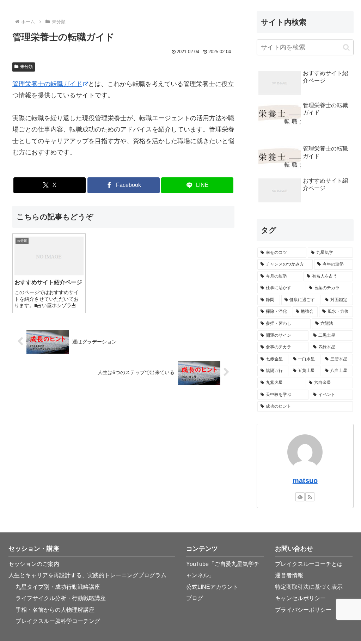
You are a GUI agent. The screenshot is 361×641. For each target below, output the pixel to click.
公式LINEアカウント (212, 587)
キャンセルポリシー (300, 598)
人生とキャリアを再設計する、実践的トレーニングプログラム (87, 575)
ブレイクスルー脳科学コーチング (58, 621)
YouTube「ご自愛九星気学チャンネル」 (222, 569)
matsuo (305, 480)
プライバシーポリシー (303, 610)
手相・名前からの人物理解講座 (55, 610)
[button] (346, 47)
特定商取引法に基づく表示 (309, 587)
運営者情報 (289, 575)
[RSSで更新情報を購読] (309, 496)
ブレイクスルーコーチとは (309, 564)
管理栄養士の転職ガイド (47, 83)
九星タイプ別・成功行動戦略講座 (58, 587)
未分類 (26, 66)
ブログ (194, 598)
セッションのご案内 (33, 564)
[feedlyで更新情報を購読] (300, 496)
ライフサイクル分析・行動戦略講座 (61, 598)
